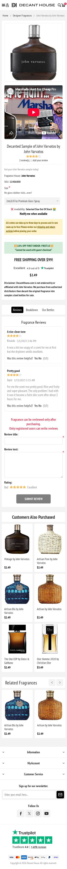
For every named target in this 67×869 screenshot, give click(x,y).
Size (6, 188)
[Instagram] (38, 813)
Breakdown (32, 310)
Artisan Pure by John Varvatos (47, 561)
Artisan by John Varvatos (49, 609)
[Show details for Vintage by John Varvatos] (17, 539)
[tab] (17, 310)
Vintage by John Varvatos (16, 559)
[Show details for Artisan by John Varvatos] (49, 589)
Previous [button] (52, 682)
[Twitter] (29, 813)
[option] (17, 714)
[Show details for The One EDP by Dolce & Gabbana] (17, 639)
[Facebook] (21, 813)
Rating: (8, 482)
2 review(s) (24, 160)
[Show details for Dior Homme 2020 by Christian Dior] (49, 639)
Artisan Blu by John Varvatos (13, 611)
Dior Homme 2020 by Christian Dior (48, 661)
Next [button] (59, 682)
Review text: (11, 449)
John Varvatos (28, 175)
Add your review (40, 160)
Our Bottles (48, 310)
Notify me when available (33, 214)
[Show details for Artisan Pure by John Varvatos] (49, 539)
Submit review (34, 499)
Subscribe (60, 794)
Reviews (17, 310)
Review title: (11, 434)
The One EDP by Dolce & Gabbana (16, 661)
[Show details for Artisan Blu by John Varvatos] (17, 589)
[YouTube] (46, 813)
